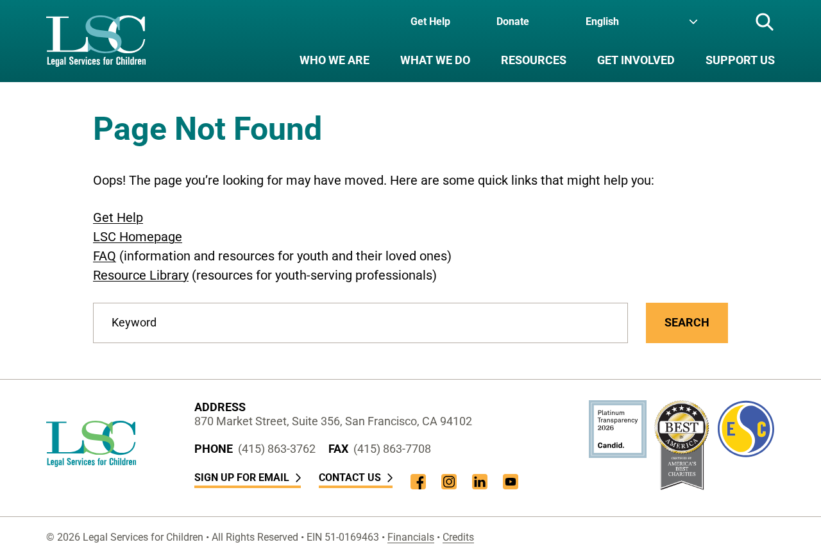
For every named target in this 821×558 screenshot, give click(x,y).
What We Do (435, 60)
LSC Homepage (137, 236)
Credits (458, 537)
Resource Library (141, 275)
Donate (512, 21)
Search (686, 322)
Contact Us (350, 477)
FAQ (104, 256)
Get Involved (636, 60)
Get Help (430, 21)
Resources (533, 60)
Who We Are (334, 60)
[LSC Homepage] (96, 41)
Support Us (740, 60)
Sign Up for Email (241, 477)
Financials (410, 537)
